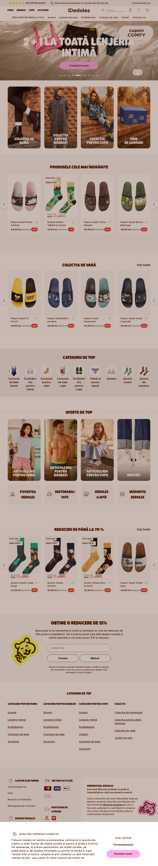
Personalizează (123, 844)
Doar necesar (123, 837)
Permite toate (123, 853)
